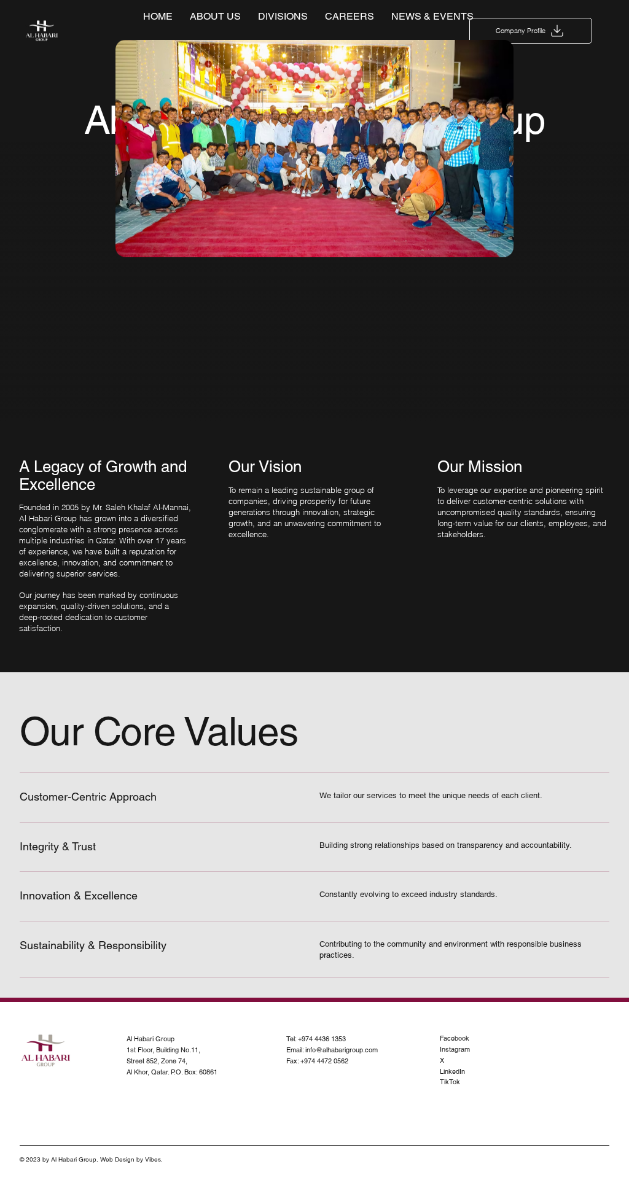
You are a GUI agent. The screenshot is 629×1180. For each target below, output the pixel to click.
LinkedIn (452, 1071)
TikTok (450, 1081)
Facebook (454, 1038)
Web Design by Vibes (130, 1159)
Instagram (455, 1049)
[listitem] (315, 797)
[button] (530, 31)
